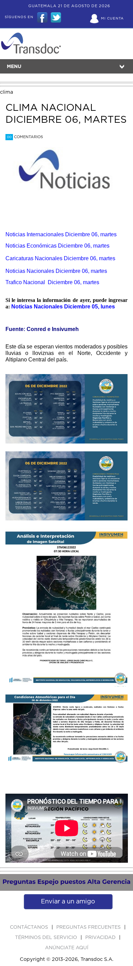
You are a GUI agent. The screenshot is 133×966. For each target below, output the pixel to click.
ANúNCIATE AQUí (66, 947)
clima (6, 92)
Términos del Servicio (46, 937)
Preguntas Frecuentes (89, 927)
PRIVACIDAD (101, 937)
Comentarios (25, 137)
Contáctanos (29, 927)
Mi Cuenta (112, 18)
